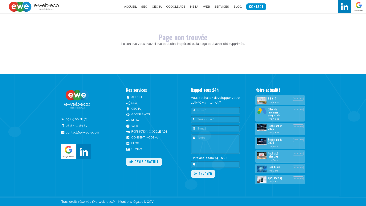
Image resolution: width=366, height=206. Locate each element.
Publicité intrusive (273, 154)
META (132, 120)
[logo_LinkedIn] (344, 6)
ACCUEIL (134, 97)
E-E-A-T (272, 98)
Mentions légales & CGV (136, 202)
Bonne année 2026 (275, 127)
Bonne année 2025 (275, 140)
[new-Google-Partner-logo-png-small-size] (358, 6)
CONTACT (135, 149)
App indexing (275, 178)
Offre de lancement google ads (274, 112)
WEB (132, 126)
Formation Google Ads (146, 131)
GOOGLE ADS (138, 114)
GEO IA (133, 108)
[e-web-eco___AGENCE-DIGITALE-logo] (34, 6)
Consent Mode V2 (142, 137)
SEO (131, 103)
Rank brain (274, 167)
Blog (132, 143)
